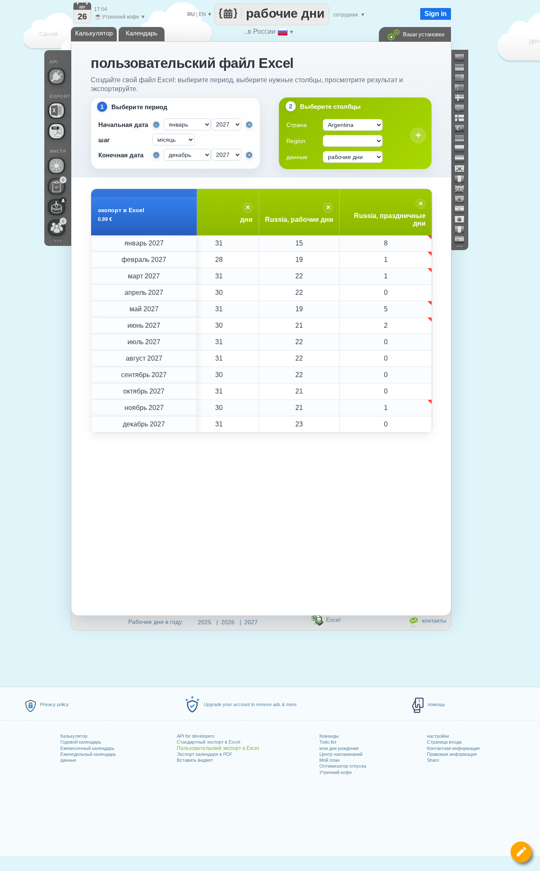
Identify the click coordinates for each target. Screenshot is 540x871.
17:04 (100, 9)
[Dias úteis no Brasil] (462, 199)
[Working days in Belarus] (462, 88)
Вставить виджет (195, 760)
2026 (228, 622)
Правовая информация (452, 754)
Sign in (435, 13)
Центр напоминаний (340, 754)
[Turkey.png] (462, 128)
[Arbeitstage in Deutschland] (462, 138)
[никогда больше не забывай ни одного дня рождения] (56, 207)
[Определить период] (521, 852)
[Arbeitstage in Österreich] (462, 159)
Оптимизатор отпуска (342, 766)
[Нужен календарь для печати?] (56, 131)
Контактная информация (453, 748)
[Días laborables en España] (462, 240)
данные (68, 760)
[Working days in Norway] (462, 108)
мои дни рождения (339, 748)
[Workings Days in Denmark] (462, 98)
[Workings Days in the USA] (462, 78)
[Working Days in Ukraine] (462, 67)
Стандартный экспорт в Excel (208, 741)
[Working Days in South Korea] (462, 169)
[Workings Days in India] (462, 209)
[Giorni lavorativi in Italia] (462, 229)
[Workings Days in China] (462, 57)
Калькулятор (73, 736)
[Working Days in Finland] (462, 118)
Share (433, 760)
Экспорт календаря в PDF (204, 754)
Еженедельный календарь (88, 754)
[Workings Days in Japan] (462, 219)
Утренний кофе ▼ (120, 17)
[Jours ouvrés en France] (462, 179)
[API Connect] (56, 76)
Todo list (327, 741)
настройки (438, 736)
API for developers (196, 736)
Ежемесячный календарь (87, 748)
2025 (204, 622)
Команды (329, 736)
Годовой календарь (80, 741)
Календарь (141, 33)
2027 (251, 622)
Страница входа (444, 741)
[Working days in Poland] (462, 148)
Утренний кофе (335, 772)
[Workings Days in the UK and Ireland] (462, 189)
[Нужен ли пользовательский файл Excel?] (56, 110)
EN (202, 14)
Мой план (329, 760)
